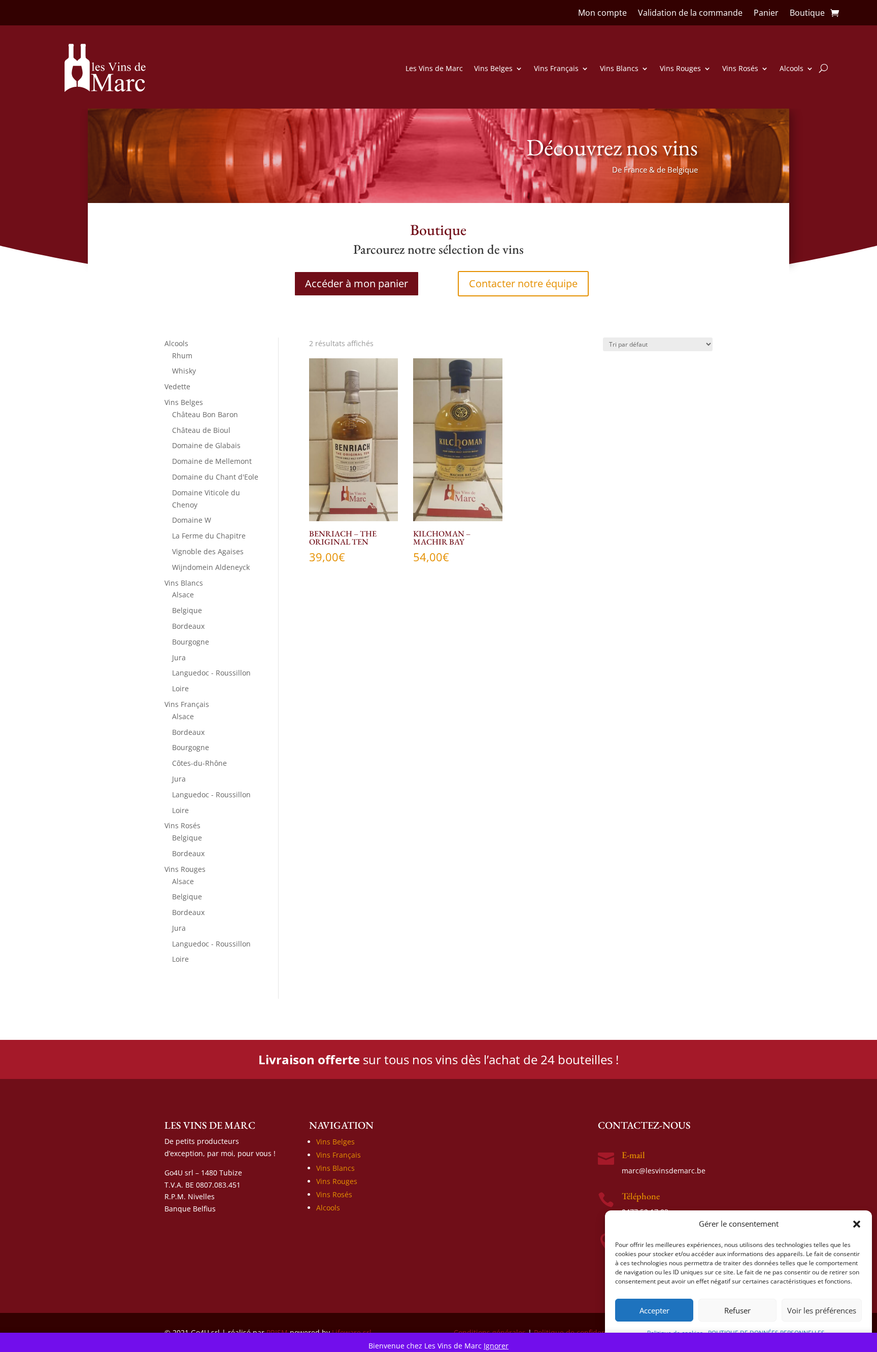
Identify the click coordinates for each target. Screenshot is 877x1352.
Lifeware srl (352, 1332)
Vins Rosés (740, 68)
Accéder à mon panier (356, 283)
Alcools (791, 68)
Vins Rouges (680, 68)
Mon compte (602, 13)
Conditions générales (490, 1332)
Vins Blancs (619, 68)
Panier (766, 13)
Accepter (654, 1310)
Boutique (807, 13)
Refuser (737, 1310)
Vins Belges (493, 68)
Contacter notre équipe (523, 283)
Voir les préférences (821, 1310)
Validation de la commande (690, 13)
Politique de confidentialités (581, 1332)
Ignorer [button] (496, 1345)
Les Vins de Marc (434, 68)
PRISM (277, 1332)
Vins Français (556, 68)
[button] (857, 1224)
